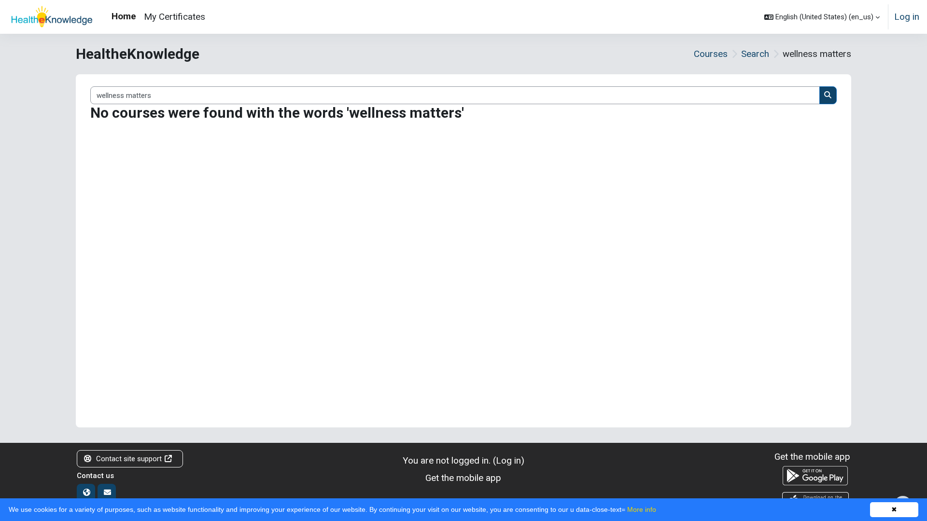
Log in (906, 16)
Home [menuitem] (124, 16)
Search (755, 53)
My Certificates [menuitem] (174, 16)
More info (641, 509)
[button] (822, 17)
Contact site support (129, 458)
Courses (711, 53)
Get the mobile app (463, 477)
